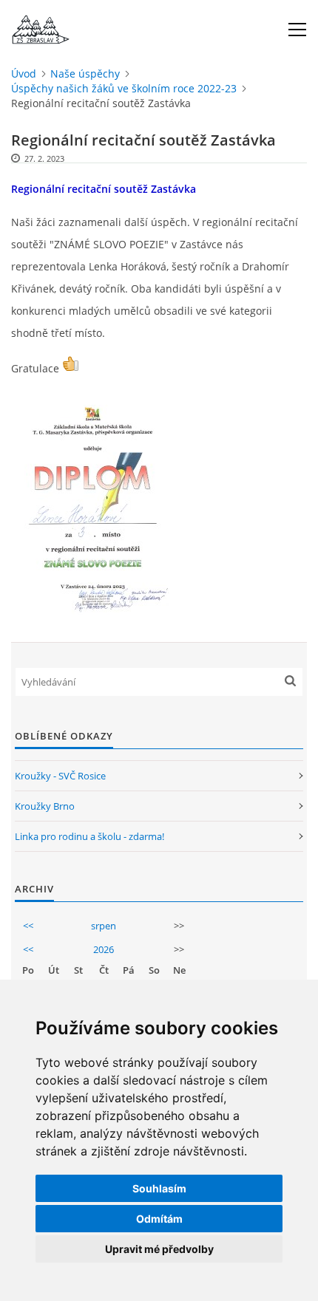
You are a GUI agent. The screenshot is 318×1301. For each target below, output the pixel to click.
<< (28, 925)
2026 (103, 949)
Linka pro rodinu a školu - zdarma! (89, 836)
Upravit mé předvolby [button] (159, 1249)
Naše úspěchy (85, 73)
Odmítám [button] (159, 1218)
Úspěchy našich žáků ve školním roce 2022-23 (124, 88)
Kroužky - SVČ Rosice (60, 775)
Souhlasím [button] (159, 1188)
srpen (103, 925)
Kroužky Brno (45, 806)
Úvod (23, 73)
